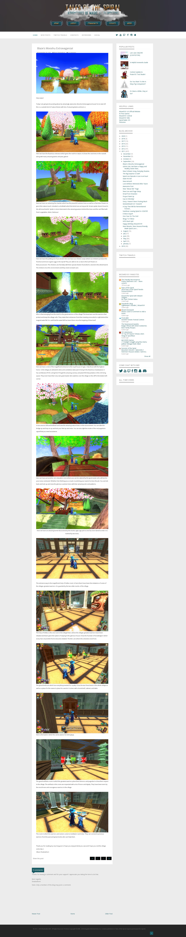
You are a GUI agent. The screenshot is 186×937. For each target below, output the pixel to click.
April (125, 241)
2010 (123, 246)
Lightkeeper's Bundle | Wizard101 (133, 305)
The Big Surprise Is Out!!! (131, 174)
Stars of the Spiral (127, 288)
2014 (123, 144)
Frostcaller (125, 318)
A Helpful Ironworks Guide (139, 62)
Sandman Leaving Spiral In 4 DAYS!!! (135, 211)
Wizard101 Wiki (124, 118)
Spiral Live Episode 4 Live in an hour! (135, 176)
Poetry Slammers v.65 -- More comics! (131, 282)
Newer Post (36, 914)
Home (35, 35)
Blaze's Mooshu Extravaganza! (133, 164)
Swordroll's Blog (127, 304)
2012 (123, 149)
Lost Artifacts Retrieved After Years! (135, 184)
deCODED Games (127, 340)
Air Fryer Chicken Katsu (129, 299)
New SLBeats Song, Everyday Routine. (136, 171)
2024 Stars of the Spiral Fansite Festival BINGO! (132, 290)
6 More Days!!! (128, 214)
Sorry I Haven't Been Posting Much (135, 201)
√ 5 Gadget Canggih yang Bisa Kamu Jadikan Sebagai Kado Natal (134, 343)
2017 (123, 141)
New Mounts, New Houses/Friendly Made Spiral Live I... (135, 227)
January (126, 244)
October (126, 159)
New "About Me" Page (131, 189)
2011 (123, 151)
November (127, 156)
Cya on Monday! (128, 199)
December (127, 154)
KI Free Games (124, 114)
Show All (147, 356)
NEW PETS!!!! (127, 179)
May (125, 239)
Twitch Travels (60, 35)
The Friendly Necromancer (130, 280)
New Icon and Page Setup (132, 191)
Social (97, 35)
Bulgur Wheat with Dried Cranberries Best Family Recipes (134, 327)
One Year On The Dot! (130, 216)
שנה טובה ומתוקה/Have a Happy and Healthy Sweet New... (135, 167)
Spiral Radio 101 (124, 120)
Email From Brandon (130, 194)
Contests (74, 35)
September (127, 161)
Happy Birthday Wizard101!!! (132, 224)
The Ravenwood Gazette (130, 324)
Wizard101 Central (125, 116)
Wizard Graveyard (127, 310)
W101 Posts (45, 35)
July (124, 233)
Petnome (122, 122)
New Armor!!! (127, 181)
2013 (123, 146)
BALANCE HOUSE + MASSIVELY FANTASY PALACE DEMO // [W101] (133, 351)
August (126, 231)
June (125, 236)
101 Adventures (126, 332)
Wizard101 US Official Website (129, 111)
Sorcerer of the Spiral (128, 348)
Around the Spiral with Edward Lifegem (131, 296)
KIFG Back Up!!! (128, 221)
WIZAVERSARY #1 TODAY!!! (132, 204)
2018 (123, 139)
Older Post (109, 914)
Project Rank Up (128, 196)
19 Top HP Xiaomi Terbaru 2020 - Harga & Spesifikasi (133, 335)
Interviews (86, 35)
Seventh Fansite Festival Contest (132, 320)
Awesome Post (128, 186)
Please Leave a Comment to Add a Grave (133, 312)
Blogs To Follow (128, 219)
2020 (123, 136)
